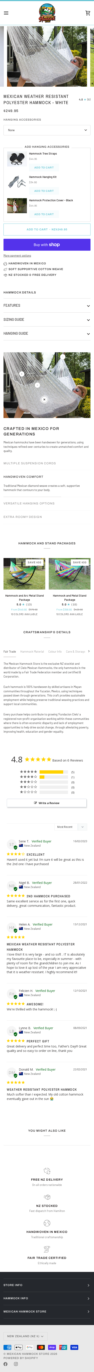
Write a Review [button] (49, 803)
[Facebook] (5, 1364)
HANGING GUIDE (15, 333)
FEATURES (11, 305)
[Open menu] (10, 13)
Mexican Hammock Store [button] (24, 1311)
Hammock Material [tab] (32, 651)
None (11, 130)
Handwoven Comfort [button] (23, 476)
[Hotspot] (21, 374)
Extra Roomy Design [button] (22, 517)
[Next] (86, 651)
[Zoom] (15, 78)
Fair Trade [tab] (9, 651)
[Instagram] (16, 1364)
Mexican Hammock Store (28, 1353)
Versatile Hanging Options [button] (29, 503)
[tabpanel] (47, 698)
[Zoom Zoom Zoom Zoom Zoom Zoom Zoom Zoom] (47, 56)
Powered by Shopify (20, 1358)
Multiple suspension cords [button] (29, 463)
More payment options (17, 255)
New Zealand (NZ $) (23, 1336)
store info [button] (13, 1285)
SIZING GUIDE (13, 319)
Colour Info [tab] (55, 651)
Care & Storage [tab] (75, 651)
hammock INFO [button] (15, 1298)
